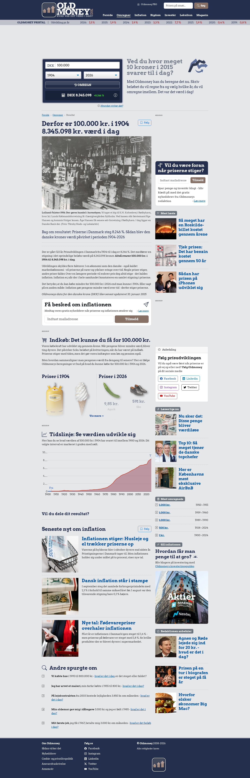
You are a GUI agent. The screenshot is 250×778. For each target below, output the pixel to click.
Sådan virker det (51, 748)
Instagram (170, 387)
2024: (110, 22)
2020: (196, 22)
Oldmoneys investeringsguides (174, 566)
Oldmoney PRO (149, 4)
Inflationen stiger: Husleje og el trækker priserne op (115, 541)
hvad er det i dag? (133, 686)
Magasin (202, 15)
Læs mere (143, 310)
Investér (170, 15)
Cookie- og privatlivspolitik (57, 758)
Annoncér (48, 769)
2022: (153, 22)
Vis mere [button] (96, 415)
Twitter (192, 387)
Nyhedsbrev (49, 753)
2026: (67, 22)
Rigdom (155, 15)
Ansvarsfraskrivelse (54, 763)
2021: (175, 22)
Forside (108, 15)
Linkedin (192, 378)
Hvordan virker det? (112, 106)
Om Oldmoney (51, 743)
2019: (218, 22)
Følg (146, 122)
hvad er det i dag (105, 676)
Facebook (169, 378)
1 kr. (161, 535)
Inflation (140, 15)
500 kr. (163, 527)
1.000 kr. (164, 504)
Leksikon (186, 15)
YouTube (169, 395)
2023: (131, 22)
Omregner (124, 15)
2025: (88, 22)
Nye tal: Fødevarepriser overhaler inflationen (108, 625)
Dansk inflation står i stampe (115, 580)
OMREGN (84, 85)
